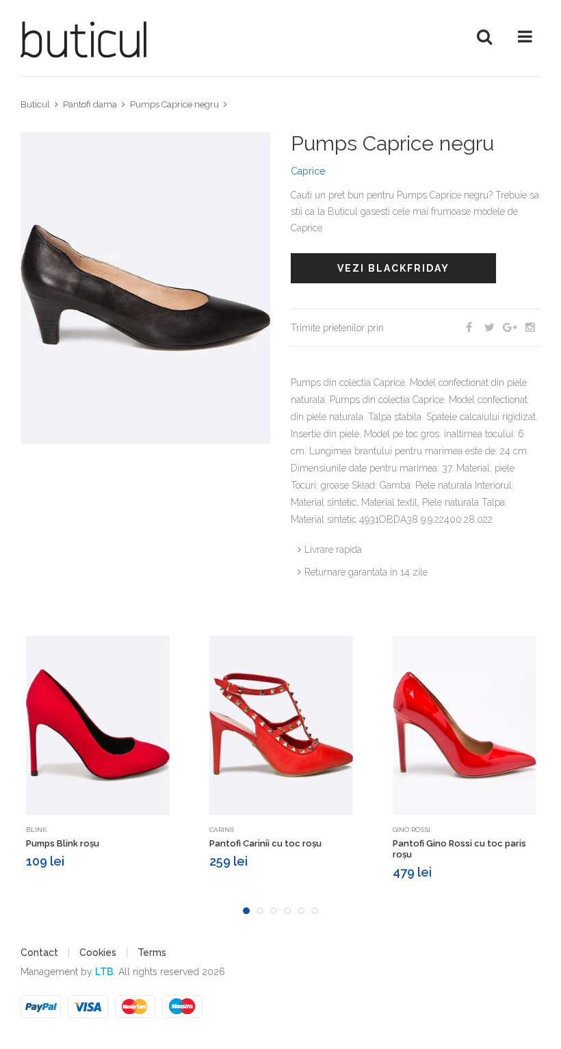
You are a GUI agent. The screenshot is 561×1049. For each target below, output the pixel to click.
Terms (152, 952)
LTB (104, 971)
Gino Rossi (411, 829)
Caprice (308, 171)
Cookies (97, 952)
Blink (36, 829)
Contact (39, 952)
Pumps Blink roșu (62, 843)
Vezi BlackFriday (393, 268)
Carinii (221, 829)
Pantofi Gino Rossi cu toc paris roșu (459, 848)
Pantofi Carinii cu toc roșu (265, 843)
